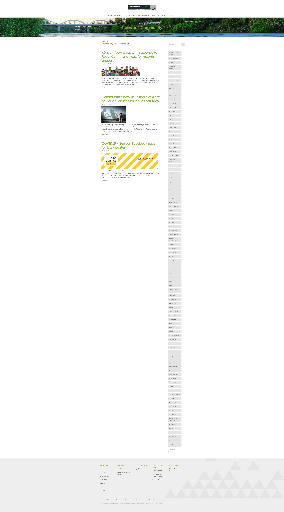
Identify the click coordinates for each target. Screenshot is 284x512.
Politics (171, 327)
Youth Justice (172, 445)
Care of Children (173, 155)
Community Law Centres (173, 53)
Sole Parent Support (174, 394)
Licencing (171, 269)
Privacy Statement (122, 478)
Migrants (171, 281)
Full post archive (172, 449)
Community (172, 99)
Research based (173, 360)
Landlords (171, 244)
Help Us (102, 487)
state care (171, 398)
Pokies (170, 323)
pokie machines (173, 319)
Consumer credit (173, 169)
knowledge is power (174, 234)
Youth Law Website (157, 479)
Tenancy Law (172, 402)
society (170, 390)
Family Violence (173, 202)
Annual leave (172, 147)
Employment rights (174, 80)
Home (102, 469)
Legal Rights (172, 85)
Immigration (172, 111)
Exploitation (172, 198)
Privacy (171, 331)
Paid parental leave (174, 299)
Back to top (272, 506)
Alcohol (171, 139)
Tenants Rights (173, 414)
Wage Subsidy (172, 436)
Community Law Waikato (173, 67)
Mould (170, 285)
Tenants (171, 410)
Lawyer (171, 256)
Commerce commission (172, 160)
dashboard (132, 503)
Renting (171, 356)
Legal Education (104, 479)
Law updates (172, 252)
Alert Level (171, 143)
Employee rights (173, 76)
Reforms (171, 343)
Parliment (171, 307)
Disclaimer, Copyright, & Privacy (142, 503)
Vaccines (171, 428)
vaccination (172, 424)
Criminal (171, 174)
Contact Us (103, 490)
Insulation (171, 222)
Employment (172, 107)
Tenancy (171, 131)
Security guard (173, 374)
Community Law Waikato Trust (115, 503)
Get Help (102, 472)
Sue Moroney (172, 127)
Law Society (172, 119)
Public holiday (172, 339)
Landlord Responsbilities (173, 239)
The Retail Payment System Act (174, 419)
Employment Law (173, 182)
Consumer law (173, 103)
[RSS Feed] (168, 451)
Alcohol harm (172, 95)
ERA (170, 190)
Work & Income (173, 440)
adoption (171, 135)
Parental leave (172, 303)
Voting (170, 432)
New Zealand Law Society (174, 290)
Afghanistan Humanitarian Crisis (174, 90)
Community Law (173, 62)
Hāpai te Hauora (173, 206)
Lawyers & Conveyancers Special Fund (172, 263)
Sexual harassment (174, 382)
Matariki (171, 273)
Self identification (173, 378)
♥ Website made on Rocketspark (155, 503)
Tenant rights (172, 406)
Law (170, 115)
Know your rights (173, 230)
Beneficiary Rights (173, 151)
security (171, 370)
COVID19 (171, 72)
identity (171, 218)
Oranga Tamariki (173, 295)
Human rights (172, 214)
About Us (102, 483)
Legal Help (171, 123)
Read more (105, 88)
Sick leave (171, 386)
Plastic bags (172, 315)
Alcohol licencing (173, 58)
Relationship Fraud (174, 348)
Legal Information (105, 476)
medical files (172, 277)
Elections (171, 178)
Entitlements (172, 186)
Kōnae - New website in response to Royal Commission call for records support (129, 56)
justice (170, 226)
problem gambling (174, 335)
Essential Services (173, 194)
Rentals (171, 351)
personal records (173, 311)
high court (171, 210)
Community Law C (174, 165)
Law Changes (172, 248)
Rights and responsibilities (173, 365)
